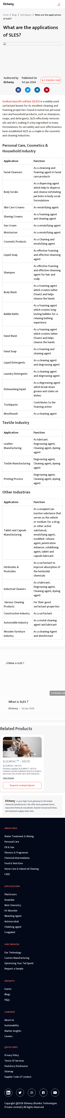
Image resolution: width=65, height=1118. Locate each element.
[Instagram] (32, 1093)
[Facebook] (43, 1093)
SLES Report (26, 15)
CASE (7, 874)
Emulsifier (9, 900)
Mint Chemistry (12, 905)
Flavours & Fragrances (16, 852)
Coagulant (9, 932)
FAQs (7, 1000)
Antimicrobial (11, 921)
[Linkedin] (8, 1093)
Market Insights (12, 1031)
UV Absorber (11, 910)
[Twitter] (20, 1093)
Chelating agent (12, 927)
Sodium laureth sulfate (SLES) (21, 101)
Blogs (14, 15)
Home (6, 15)
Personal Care (11, 841)
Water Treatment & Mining (19, 836)
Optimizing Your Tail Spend (18, 963)
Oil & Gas (9, 847)
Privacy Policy (11, 1055)
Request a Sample (13, 968)
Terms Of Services (14, 1060)
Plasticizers (10, 894)
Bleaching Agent (13, 916)
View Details (8, 778)
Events (8, 989)
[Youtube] (55, 1093)
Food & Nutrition (13, 863)
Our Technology (12, 952)
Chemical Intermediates (17, 858)
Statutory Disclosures (16, 1066)
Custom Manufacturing (16, 958)
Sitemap (8, 1071)
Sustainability (11, 1025)
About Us (9, 1020)
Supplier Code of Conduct (17, 1077)
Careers (8, 1036)
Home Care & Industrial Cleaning (21, 869)
